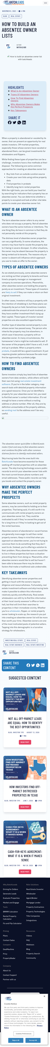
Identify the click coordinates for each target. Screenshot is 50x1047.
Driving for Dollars (10, 889)
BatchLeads (7, 461)
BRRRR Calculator (10, 911)
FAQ (28, 940)
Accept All (33, 1040)
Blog (5, 16)
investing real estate (14, 640)
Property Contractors (35, 907)
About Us (7, 970)
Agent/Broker (31, 898)
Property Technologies (35, 911)
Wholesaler (31, 893)
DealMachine (8, 949)
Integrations (31, 920)
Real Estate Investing (35, 645)
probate (5, 351)
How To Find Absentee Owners (22, 99)
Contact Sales (9, 940)
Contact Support (10, 975)
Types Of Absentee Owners (24, 94)
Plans (5, 935)
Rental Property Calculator (9, 917)
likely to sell (11, 292)
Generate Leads (9, 893)
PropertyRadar (9, 958)
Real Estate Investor (34, 889)
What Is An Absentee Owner (25, 91)
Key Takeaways (19, 110)
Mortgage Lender (33, 902)
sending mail (11, 410)
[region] (24, 1019)
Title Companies (33, 916)
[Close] (44, 996)
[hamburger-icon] (45, 3)
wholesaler (15, 611)
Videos (29, 935)
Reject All (15, 1040)
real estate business (13, 645)
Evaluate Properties (11, 898)
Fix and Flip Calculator (12, 923)
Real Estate (15, 16)
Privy (5, 954)
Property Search (33, 953)
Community (31, 958)
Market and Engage (11, 902)
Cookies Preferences (23, 1034)
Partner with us (9, 979)
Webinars (30, 944)
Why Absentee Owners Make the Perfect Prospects (25, 105)
